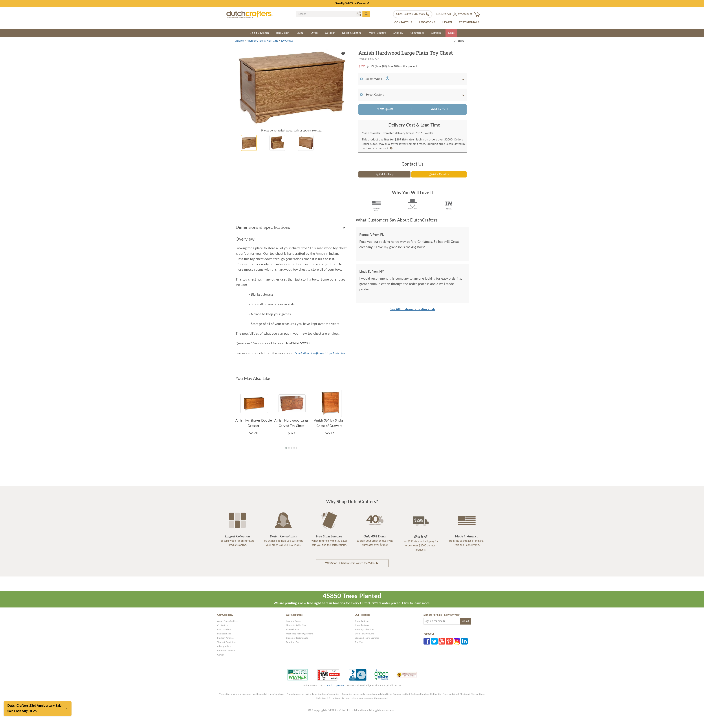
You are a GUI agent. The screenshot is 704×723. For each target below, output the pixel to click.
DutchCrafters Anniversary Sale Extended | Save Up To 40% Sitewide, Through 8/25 (352, 3)
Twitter (434, 641)
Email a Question (335, 685)
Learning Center (293, 621)
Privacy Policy (224, 646)
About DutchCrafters (227, 621)
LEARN (447, 22)
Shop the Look (362, 625)
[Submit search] (366, 14)
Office (314, 33)
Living (300, 33)
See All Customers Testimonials (412, 309)
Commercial (417, 33)
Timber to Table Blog (296, 625)
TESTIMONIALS (469, 22)
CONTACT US (403, 22)
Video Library (292, 629)
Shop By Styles (362, 621)
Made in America (225, 638)
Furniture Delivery (226, 650)
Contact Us (222, 625)
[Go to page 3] (291, 448)
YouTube (442, 641)
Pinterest (449, 641)
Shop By (398, 33)
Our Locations (224, 629)
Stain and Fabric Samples (367, 638)
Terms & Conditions (226, 642)
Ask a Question (441, 174)
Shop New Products (364, 634)
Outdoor (330, 33)
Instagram (457, 641)
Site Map (359, 642)
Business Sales (224, 634)
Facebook (426, 641)
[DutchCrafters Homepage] (249, 14)
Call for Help (386, 174)
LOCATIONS (427, 22)
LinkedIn (464, 641)
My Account (464, 14)
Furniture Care (293, 642)
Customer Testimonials (297, 638)
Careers (220, 655)
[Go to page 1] (286, 448)
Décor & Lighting (351, 33)
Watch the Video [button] (350, 563)
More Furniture (377, 33)
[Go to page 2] (289, 448)
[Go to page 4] (294, 448)
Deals (451, 33)
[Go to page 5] (296, 448)
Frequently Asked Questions (299, 634)
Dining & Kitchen (259, 33)
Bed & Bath (282, 33)
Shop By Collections (364, 629)
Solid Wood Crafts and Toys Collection (320, 353)
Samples (436, 33)
